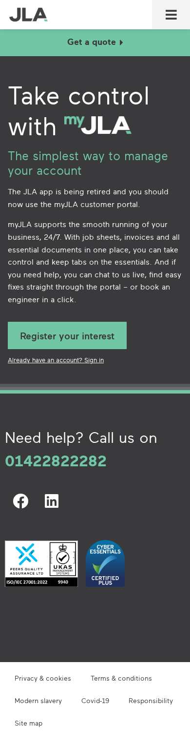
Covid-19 (95, 700)
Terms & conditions (121, 678)
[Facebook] (20, 501)
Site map (28, 723)
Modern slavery (38, 700)
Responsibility (151, 700)
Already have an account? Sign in (56, 360)
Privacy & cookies (43, 678)
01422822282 (56, 460)
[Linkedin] (51, 501)
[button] (171, 14)
